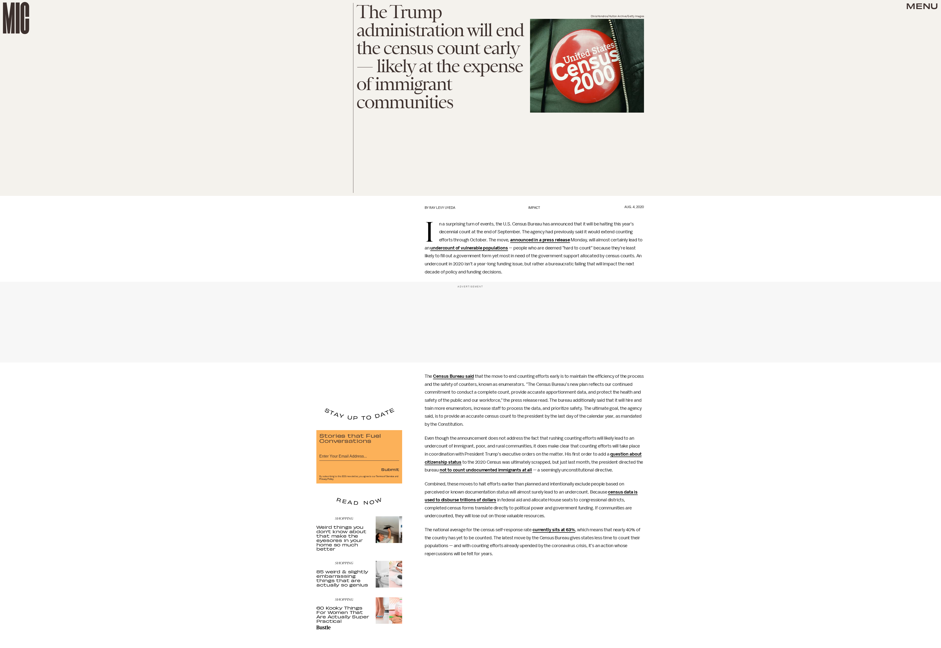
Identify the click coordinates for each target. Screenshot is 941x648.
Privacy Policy (326, 479)
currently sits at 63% (553, 529)
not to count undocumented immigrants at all (486, 470)
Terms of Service (385, 476)
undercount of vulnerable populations (469, 248)
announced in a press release (540, 239)
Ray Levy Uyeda (442, 208)
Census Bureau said (453, 376)
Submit (390, 469)
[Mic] (16, 18)
